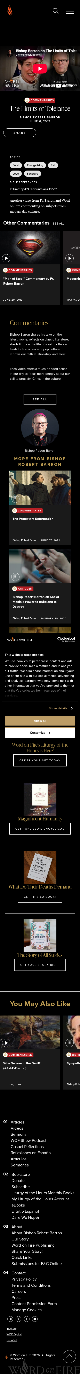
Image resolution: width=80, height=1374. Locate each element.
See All (58, 223)
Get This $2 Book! (40, 897)
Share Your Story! (27, 1251)
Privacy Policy (24, 1279)
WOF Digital (14, 1334)
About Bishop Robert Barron (36, 1233)
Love (16, 174)
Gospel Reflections (27, 1147)
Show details (58, 708)
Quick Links (21, 1257)
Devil (16, 165)
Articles (17, 1122)
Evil (53, 165)
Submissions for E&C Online (36, 1264)
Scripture (32, 174)
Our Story (20, 1239)
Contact (18, 1273)
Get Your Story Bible (39, 965)
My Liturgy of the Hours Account (40, 1199)
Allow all (40, 720)
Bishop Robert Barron (40, 117)
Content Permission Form (34, 1304)
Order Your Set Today (40, 760)
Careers (18, 1291)
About (16, 1227)
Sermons (18, 1134)
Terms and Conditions (31, 1285)
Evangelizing (35, 165)
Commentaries (42, 100)
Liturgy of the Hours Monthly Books (42, 1193)
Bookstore (20, 1174)
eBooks (18, 1205)
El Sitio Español (25, 1211)
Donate (18, 1180)
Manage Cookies (26, 1310)
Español (12, 1340)
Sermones (20, 1165)
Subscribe (20, 1187)
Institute (12, 1329)
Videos (17, 1128)
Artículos (18, 1159)
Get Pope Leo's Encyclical (40, 828)
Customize (37, 732)
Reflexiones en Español (31, 1153)
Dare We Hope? (25, 1217)
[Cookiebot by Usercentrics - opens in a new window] (57, 639)
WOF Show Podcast (28, 1140)
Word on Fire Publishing (33, 1245)
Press (16, 1297)
